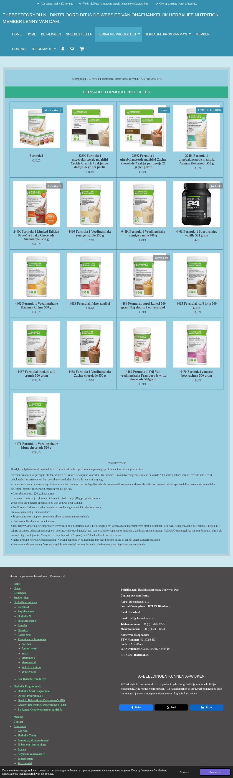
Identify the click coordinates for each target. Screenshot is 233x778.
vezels (25, 653)
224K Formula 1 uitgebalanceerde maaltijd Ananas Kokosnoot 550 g (197, 159)
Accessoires (24, 634)
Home (17, 583)
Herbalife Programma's (27, 686)
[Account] (63, 49)
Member (18, 716)
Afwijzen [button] (184, 772)
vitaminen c (28, 657)
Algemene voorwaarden (31, 754)
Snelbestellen (21, 597)
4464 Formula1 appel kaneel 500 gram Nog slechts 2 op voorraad (143, 305)
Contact (18, 721)
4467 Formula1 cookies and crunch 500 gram (36, 373)
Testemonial (25, 763)
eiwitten (26, 644)
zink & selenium (31, 667)
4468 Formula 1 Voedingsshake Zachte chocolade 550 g (89, 373)
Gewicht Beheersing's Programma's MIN (41, 700)
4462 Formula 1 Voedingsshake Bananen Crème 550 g (36, 305)
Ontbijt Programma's (30, 695)
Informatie (20, 726)
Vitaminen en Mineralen (32, 639)
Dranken (23, 630)
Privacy (22, 749)
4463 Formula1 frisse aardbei (90, 303)
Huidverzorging (27, 620)
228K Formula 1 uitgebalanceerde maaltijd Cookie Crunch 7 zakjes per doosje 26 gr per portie (90, 161)
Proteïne (22, 625)
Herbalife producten (25, 602)
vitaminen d (29, 662)
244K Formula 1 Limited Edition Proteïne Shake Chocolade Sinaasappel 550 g (36, 235)
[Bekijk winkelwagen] (82, 49)
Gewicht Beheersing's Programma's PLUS (42, 704)
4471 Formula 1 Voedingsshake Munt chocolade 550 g (36, 445)
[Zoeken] (72, 49)
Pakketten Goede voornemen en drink (40, 709)
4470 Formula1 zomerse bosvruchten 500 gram (196, 373)
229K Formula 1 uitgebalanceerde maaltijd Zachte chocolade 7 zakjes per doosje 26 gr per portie (143, 161)
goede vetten (29, 671)
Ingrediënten (25, 758)
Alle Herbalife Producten (32, 679)
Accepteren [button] (215, 772)
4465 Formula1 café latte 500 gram (197, 305)
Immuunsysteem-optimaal (33, 740)
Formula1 (36, 155)
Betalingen (20, 592)
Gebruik (23, 730)
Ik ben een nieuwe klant (32, 744)
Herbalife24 (24, 616)
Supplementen (26, 611)
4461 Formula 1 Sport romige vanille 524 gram (196, 233)
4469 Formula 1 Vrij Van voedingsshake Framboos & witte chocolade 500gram (143, 375)
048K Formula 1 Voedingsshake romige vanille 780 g (143, 233)
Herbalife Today (27, 735)
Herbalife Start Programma (34, 691)
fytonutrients (29, 648)
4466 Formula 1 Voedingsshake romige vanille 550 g (89, 233)
